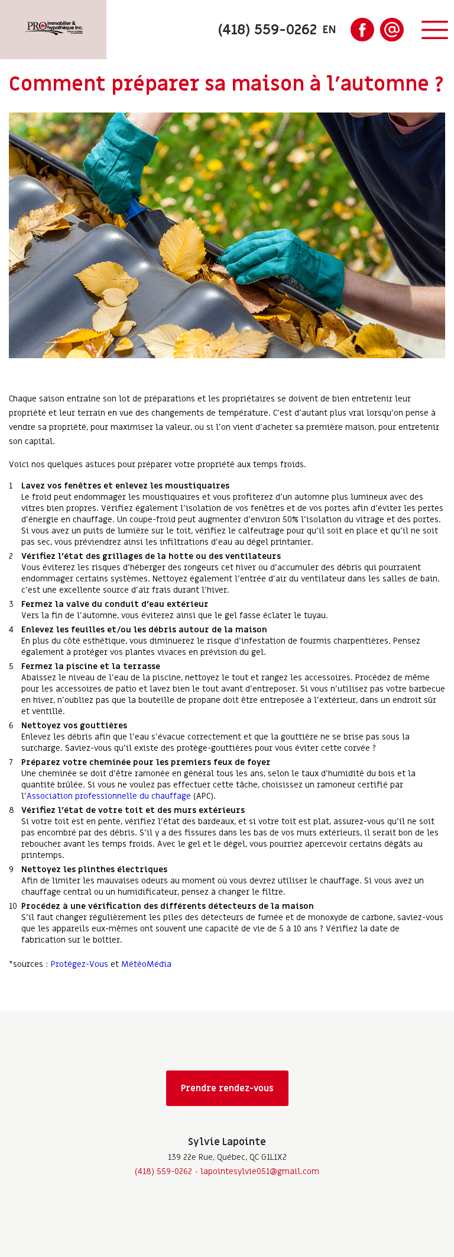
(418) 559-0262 (163, 1171)
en (329, 30)
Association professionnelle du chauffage (109, 796)
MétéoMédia (146, 964)
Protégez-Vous (79, 964)
